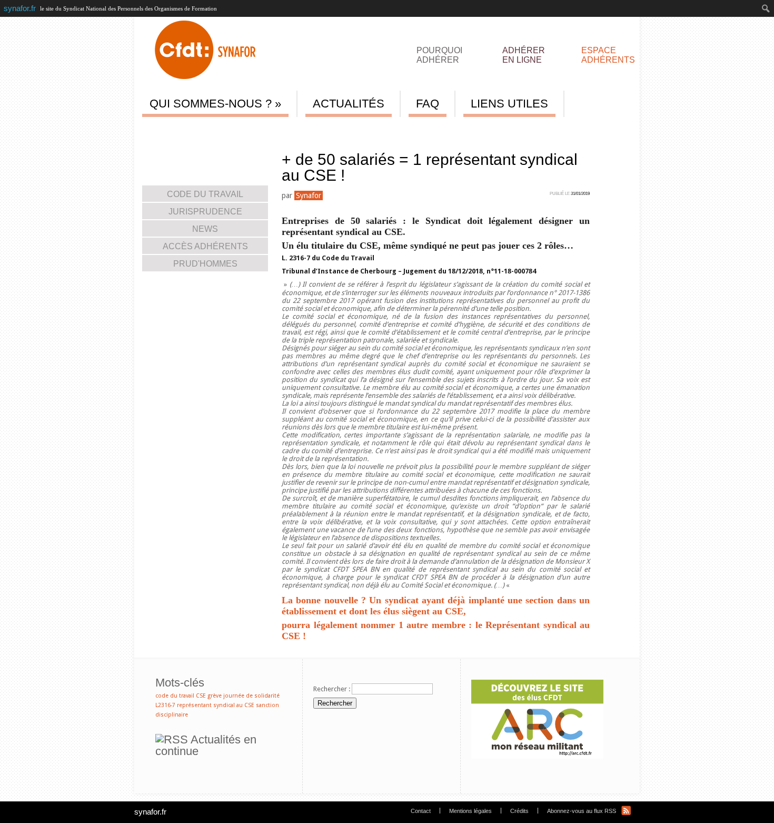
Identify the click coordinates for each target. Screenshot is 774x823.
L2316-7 (165, 705)
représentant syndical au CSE (215, 705)
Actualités (194, 131)
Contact (421, 811)
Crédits (519, 811)
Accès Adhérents (256, 131)
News (220, 131)
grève (214, 695)
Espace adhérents (608, 54)
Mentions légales (470, 811)
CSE (201, 695)
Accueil (166, 131)
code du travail (174, 695)
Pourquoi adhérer (439, 54)
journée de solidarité (251, 695)
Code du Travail (205, 194)
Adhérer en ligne (523, 54)
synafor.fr (150, 811)
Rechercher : (331, 689)
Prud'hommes (205, 263)
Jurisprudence (205, 211)
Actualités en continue (205, 745)
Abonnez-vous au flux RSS (581, 811)
